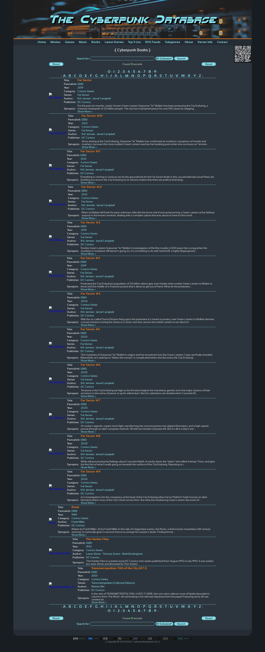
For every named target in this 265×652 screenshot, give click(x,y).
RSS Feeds (152, 42)
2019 (80, 87)
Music (83, 42)
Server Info (205, 42)
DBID (80, 84)
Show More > (85, 111)
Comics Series (86, 91)
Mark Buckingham (132, 553)
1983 (74, 514)
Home (42, 42)
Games (69, 42)
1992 (89, 546)
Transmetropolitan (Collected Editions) (113, 582)
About (189, 42)
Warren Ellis (98, 586)
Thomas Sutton (111, 553)
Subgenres (172, 42)
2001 (94, 575)
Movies (55, 42)
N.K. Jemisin (84, 98)
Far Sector (83, 94)
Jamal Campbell (102, 98)
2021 (84, 123)
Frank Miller (78, 521)
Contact (222, 42)
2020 (84, 301)
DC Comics (84, 102)
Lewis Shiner (93, 553)
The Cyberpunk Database (132, 19)
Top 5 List (134, 42)
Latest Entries (114, 42)
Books (95, 42)
